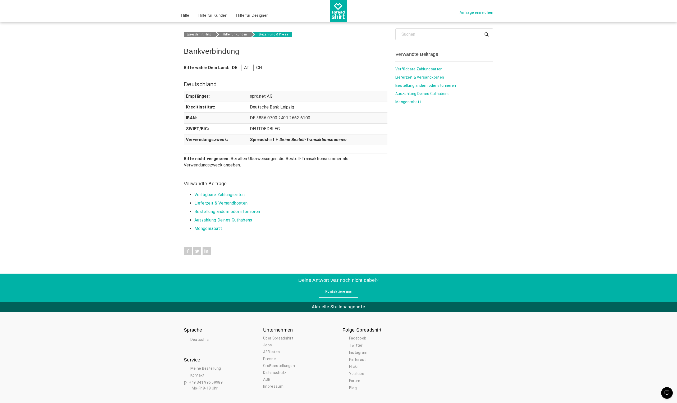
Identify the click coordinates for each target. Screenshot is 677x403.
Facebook (188, 251)
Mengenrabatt (208, 228)
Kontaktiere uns (338, 291)
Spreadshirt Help (198, 34)
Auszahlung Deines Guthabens (223, 220)
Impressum (273, 386)
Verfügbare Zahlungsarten (219, 194)
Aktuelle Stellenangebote (338, 306)
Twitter (197, 251)
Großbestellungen (279, 366)
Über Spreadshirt (278, 338)
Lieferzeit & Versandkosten (221, 203)
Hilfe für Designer (252, 15)
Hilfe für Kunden (212, 15)
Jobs (267, 345)
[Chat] (667, 393)
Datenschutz (275, 372)
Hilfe (185, 15)
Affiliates (271, 352)
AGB (267, 379)
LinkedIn (207, 251)
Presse (269, 359)
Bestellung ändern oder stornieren (227, 211)
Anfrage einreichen (476, 12)
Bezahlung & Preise (273, 34)
